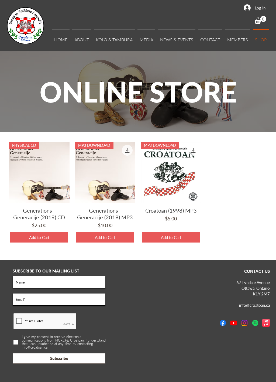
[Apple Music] (266, 323)
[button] (81, 37)
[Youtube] (234, 323)
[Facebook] (223, 323)
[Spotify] (255, 323)
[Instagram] (244, 323)
